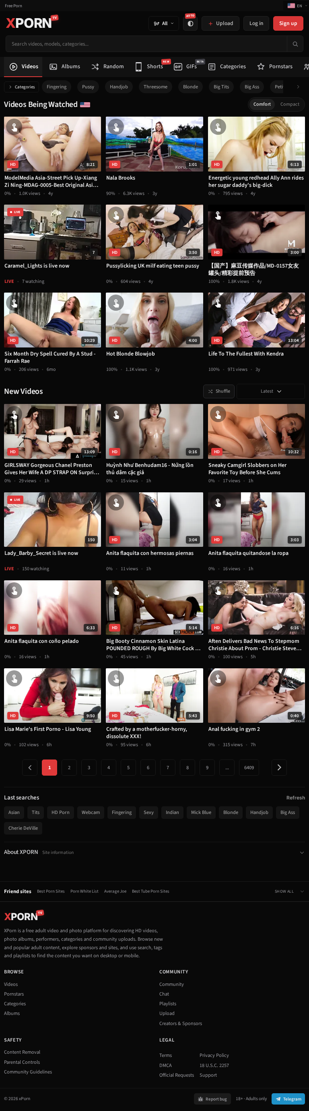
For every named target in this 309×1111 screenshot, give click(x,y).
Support (208, 1075)
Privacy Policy (214, 1055)
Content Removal (22, 1052)
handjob (119, 86)
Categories (25, 87)
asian (14, 812)
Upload (167, 1013)
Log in (256, 23)
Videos (11, 984)
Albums (12, 1013)
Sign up (288, 23)
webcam (91, 812)
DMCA (165, 1065)
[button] (300, 87)
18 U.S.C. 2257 (214, 1065)
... (227, 767)
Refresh (295, 798)
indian (172, 812)
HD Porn (61, 812)
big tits (221, 86)
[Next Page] (279, 767)
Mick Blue (201, 812)
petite (281, 86)
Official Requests (176, 1075)
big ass (252, 86)
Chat (164, 994)
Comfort (262, 104)
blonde (190, 86)
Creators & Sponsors (180, 1023)
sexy (149, 812)
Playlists (167, 1003)
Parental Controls (22, 1062)
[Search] (295, 44)
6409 (249, 767)
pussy (88, 86)
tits (35, 812)
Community (171, 984)
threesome (155, 86)
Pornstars (14, 994)
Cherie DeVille (23, 828)
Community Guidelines (28, 1071)
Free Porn (13, 6)
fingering (56, 86)
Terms (165, 1055)
